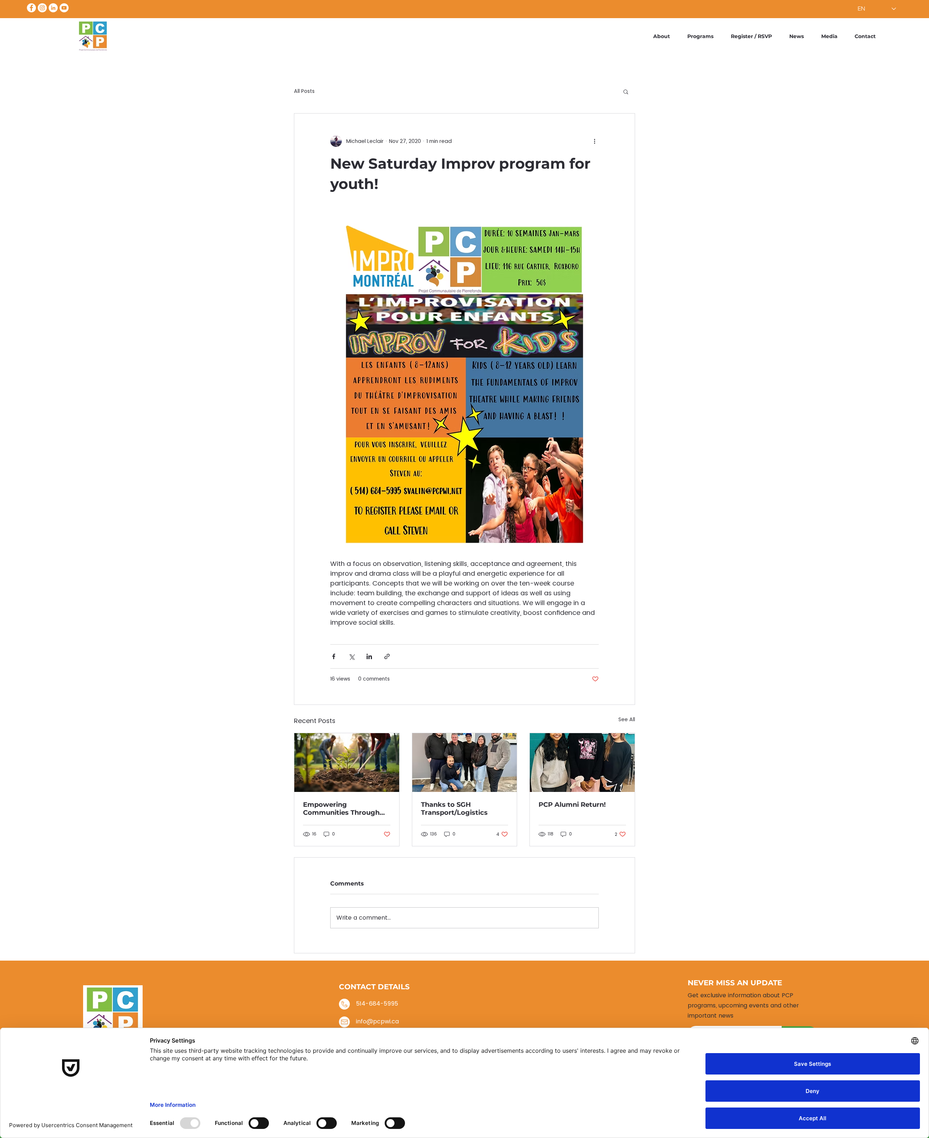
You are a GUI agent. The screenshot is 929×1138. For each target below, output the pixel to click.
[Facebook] (31, 7)
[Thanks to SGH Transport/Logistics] (464, 762)
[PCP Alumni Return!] (582, 762)
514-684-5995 (377, 1003)
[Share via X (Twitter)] (351, 656)
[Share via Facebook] (333, 656)
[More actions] (594, 141)
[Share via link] (387, 656)
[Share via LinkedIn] (369, 656)
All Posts (304, 91)
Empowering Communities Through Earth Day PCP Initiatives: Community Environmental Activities (346, 809)
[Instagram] (42, 7)
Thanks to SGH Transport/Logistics (454, 809)
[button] (625, 91)
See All (626, 719)
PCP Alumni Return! (572, 805)
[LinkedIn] (53, 7)
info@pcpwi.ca (377, 1021)
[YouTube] (64, 7)
